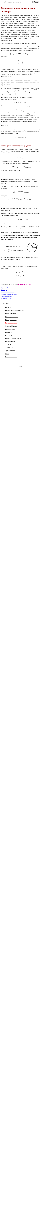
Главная (5, 303)
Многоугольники (10, 320)
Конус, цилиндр (10, 313)
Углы (7, 354)
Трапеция (8, 344)
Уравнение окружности (6, 296)
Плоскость (8, 335)
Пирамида (8, 332)
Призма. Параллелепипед (13, 338)
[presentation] (20, 62)
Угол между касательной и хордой (9, 294)
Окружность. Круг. (5, 288)
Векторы (8, 307)
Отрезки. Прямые (11, 326)
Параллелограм (10, 329)
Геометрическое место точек (14, 310)
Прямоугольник (10, 341)
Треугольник (9, 347)
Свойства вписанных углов (7, 292)
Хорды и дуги (4, 290)
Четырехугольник (11, 357)
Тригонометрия (10, 351)
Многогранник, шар (11, 317)
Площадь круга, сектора (6, 298)
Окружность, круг (11, 323)
